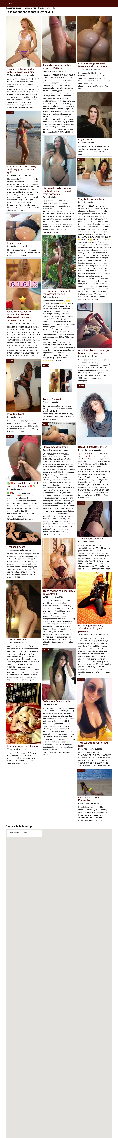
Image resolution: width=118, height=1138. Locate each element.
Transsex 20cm (16, 546)
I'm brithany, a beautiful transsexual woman (56, 292)
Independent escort (14, 8)
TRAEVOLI (10, 3)
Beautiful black (15, 414)
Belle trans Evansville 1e (56, 701)
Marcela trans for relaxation (23, 746)
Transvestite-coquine (90, 538)
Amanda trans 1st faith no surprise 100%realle (57, 67)
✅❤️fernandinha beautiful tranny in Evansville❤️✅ (22, 484)
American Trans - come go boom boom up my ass (93, 351)
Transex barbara (16, 639)
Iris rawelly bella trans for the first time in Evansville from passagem (57, 191)
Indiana (41, 8)
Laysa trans (14, 243)
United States (30, 8)
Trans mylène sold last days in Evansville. (59, 592)
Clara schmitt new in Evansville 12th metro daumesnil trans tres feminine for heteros (19, 316)
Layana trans (85, 139)
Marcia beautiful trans (55, 447)
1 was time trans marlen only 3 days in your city (20, 71)
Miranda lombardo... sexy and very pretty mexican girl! (21, 169)
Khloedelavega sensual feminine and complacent (92, 65)
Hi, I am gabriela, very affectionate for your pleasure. (90, 628)
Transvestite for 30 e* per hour (93, 744)
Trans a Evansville (53, 399)
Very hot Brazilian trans (91, 199)
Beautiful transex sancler (92, 446)
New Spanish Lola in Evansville (89, 799)
